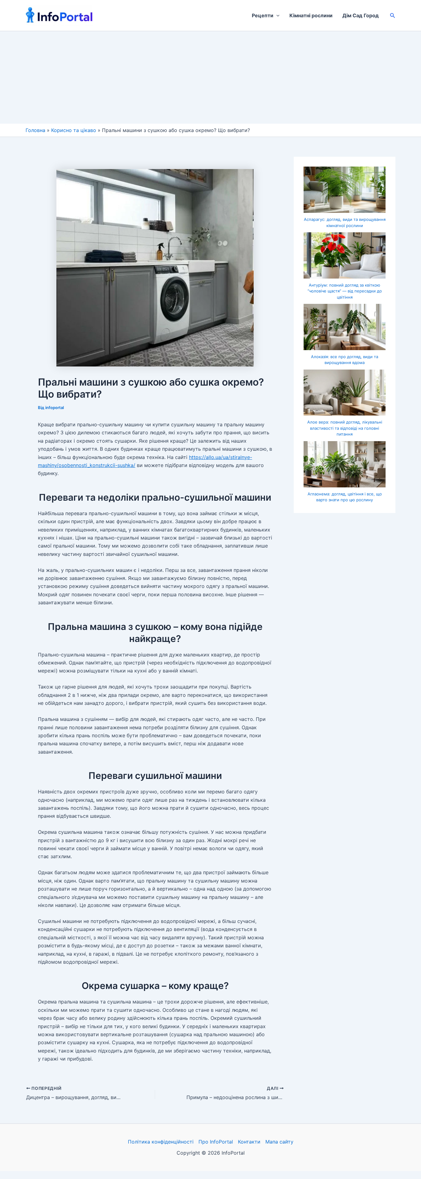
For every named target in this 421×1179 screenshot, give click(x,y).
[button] (276, 15)
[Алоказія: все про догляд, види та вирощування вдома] (345, 327)
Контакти (249, 1142)
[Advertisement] (210, 77)
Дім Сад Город (360, 15)
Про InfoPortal (215, 1142)
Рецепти (262, 15)
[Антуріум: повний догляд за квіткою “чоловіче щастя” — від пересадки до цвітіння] (345, 255)
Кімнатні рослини (311, 15)
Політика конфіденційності (161, 1142)
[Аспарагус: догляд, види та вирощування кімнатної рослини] (345, 190)
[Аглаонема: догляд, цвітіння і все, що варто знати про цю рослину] (345, 464)
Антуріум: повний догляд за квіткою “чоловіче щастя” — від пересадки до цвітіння (345, 291)
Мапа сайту (279, 1142)
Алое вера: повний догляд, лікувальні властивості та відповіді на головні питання (344, 428)
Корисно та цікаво (73, 130)
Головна (35, 130)
